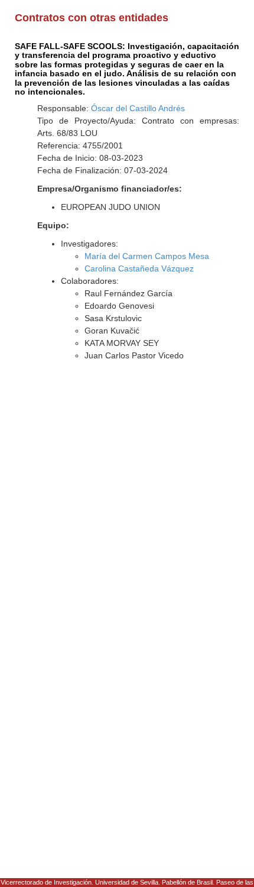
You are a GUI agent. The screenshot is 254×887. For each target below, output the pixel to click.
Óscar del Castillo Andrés (138, 108)
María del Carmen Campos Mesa (146, 256)
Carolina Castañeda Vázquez (139, 268)
